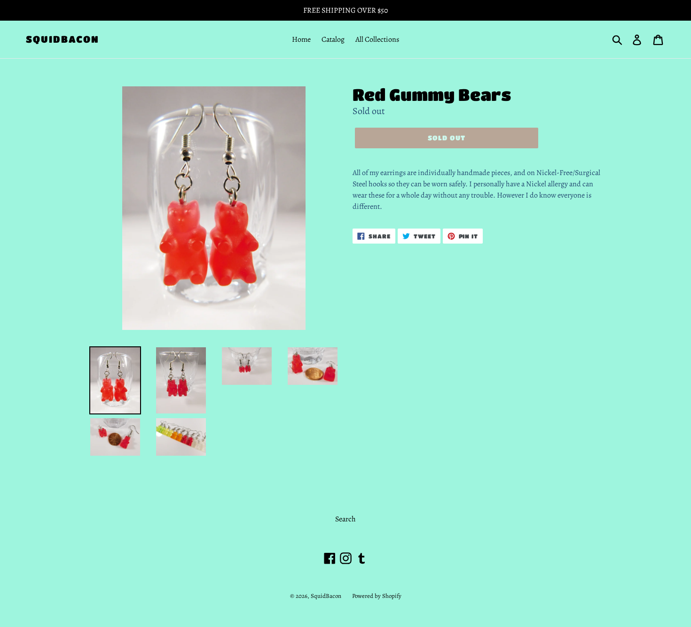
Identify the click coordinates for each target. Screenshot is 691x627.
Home (301, 39)
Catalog (333, 39)
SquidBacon (62, 39)
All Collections (377, 39)
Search (345, 519)
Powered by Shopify (376, 596)
